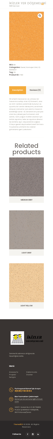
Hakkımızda (31, 372)
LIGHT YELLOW (27, 306)
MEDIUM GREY (26, 200)
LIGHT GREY (26, 253)
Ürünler (29, 374)
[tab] (17, 90)
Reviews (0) (35, 90)
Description (17, 90)
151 (14, 72)
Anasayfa (13, 372)
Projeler (12, 374)
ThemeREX (18, 424)
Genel (22, 67)
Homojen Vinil (32, 67)
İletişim (12, 377)
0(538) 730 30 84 (23, 390)
